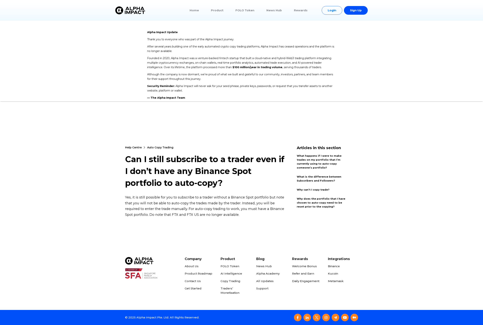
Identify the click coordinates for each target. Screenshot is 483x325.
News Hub (274, 10)
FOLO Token (244, 10)
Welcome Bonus (304, 266)
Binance (334, 266)
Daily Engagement (305, 281)
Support (262, 288)
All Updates (265, 281)
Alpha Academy (268, 273)
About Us (191, 266)
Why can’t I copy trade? (313, 189)
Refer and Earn (303, 273)
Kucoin (333, 273)
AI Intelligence (231, 273)
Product (217, 10)
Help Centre (133, 147)
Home (194, 10)
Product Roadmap (198, 273)
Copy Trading (230, 281)
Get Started (193, 288)
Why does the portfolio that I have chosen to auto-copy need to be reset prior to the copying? (321, 202)
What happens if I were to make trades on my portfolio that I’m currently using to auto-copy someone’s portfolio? (319, 161)
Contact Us (193, 281)
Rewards (301, 10)
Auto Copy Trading (160, 147)
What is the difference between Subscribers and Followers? (319, 178)
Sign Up (356, 10)
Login (332, 10)
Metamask (336, 281)
